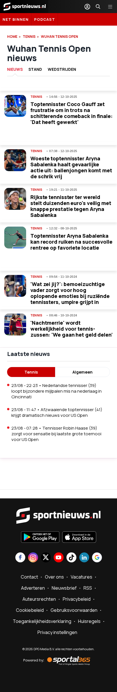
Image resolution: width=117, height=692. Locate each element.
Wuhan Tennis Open (59, 36)
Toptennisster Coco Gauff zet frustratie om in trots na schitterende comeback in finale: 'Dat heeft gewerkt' (71, 113)
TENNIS (29, 36)
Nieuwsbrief (64, 588)
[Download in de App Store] (79, 537)
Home (12, 36)
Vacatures (81, 577)
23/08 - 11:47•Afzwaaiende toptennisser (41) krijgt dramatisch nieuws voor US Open (56, 412)
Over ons (54, 577)
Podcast (44, 19)
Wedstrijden (62, 69)
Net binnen (16, 19)
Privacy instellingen (57, 632)
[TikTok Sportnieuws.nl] (71, 557)
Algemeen (82, 372)
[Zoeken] (98, 6)
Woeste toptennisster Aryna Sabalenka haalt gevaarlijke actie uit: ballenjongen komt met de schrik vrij (71, 167)
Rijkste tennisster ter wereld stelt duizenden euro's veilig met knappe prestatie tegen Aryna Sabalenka (70, 206)
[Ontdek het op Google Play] (40, 537)
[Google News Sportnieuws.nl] (97, 557)
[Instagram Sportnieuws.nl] (33, 557)
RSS (87, 588)
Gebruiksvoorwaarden (74, 610)
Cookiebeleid (30, 610)
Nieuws (15, 69)
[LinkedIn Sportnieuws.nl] (84, 557)
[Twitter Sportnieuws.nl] (46, 557)
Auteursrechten (39, 599)
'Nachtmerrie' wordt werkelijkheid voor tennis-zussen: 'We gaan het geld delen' (71, 328)
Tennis (36, 96)
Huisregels (89, 621)
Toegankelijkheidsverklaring (42, 621)
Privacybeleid (77, 599)
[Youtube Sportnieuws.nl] (59, 557)
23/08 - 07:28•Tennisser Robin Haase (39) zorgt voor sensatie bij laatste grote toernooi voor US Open (56, 433)
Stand (35, 69)
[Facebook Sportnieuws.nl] (20, 557)
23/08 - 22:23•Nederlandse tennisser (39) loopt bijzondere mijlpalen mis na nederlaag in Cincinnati (56, 391)
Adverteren (33, 588)
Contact (29, 577)
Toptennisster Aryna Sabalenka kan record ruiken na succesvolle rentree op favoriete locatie (71, 241)
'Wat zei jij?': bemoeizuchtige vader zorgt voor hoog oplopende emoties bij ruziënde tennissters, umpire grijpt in (70, 293)
